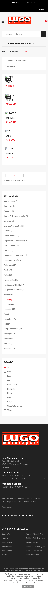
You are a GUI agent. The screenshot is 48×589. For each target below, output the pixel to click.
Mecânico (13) (9, 309)
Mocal (9, 393)
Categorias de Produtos (21, 43)
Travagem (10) (10, 334)
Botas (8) (8, 231)
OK (17, 586)
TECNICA (9, 154)
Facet (9, 376)
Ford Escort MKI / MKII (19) (14, 285)
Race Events (7, 547)
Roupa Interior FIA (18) (13, 329)
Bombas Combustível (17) (14, 226)
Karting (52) (9, 295)
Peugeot (10, 402)
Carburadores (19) (11, 246)
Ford (9, 380)
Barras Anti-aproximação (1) (16, 216)
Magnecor (11, 389)
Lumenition (12, 385)
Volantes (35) (9, 348)
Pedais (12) (8, 314)
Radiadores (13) (10, 319)
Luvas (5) (8, 300)
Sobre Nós (6, 534)
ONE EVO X (10, 118)
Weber (9, 410)
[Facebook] (3, 9)
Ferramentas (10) (11, 280)
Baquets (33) (9, 211)
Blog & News (7, 551)
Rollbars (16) (9, 324)
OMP (9, 397)
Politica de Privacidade (35, 538)
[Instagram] (5, 9)
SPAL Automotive (14, 406)
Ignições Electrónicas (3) (14, 290)
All (8, 367)
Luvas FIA (10, 304)
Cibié (9, 372)
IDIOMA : (42, 9)
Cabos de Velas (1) (11, 236)
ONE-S (8, 136)
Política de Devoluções (35, 547)
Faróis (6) (8, 270)
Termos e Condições (34, 534)
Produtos (14, 52)
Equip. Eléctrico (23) (12, 260)
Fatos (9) (8, 275)
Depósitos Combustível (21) (15, 255)
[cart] (44, 21)
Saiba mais (28, 586)
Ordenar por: (10, 66)
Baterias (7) (9, 221)
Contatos (5, 555)
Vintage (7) (8, 344)
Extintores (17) (10, 265)
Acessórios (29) (10, 201)
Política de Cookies (34, 551)
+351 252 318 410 (9, 475)
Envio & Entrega (32, 542)
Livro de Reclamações (35, 555)
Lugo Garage (7, 542)
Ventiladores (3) (10, 339)
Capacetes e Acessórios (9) (15, 241)
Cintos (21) (8, 250)
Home (4, 52)
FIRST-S (9, 100)
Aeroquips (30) (10, 206)
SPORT (9, 82)
